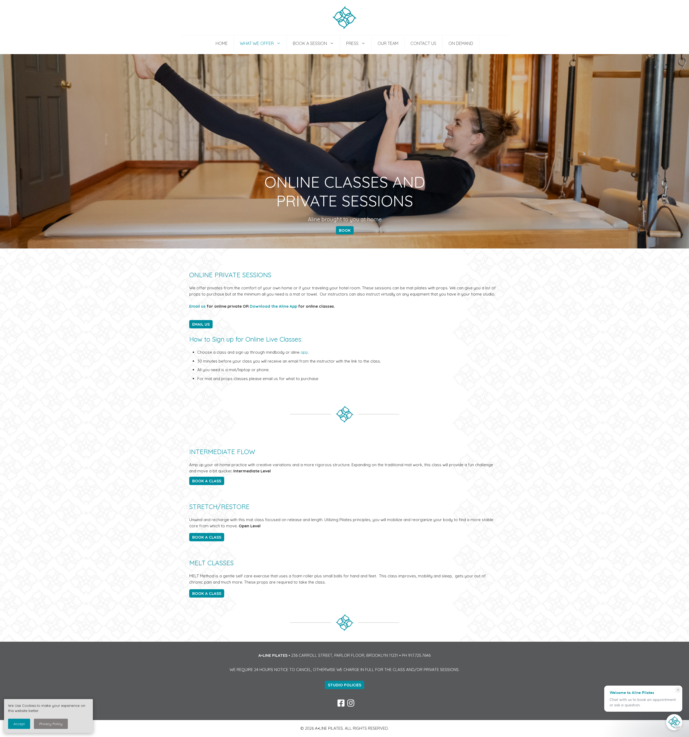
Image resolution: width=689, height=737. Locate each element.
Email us (197, 306)
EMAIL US (201, 324)
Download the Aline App (273, 306)
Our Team (388, 43)
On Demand (460, 43)
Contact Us (423, 43)
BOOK (345, 230)
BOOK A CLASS (206, 480)
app (304, 352)
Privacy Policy (50, 724)
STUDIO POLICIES (344, 684)
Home (222, 43)
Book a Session (310, 43)
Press (352, 43)
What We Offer (257, 43)
